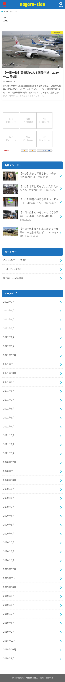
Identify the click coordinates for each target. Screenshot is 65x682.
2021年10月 (9, 373)
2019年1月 (9, 631)
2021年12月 (9, 355)
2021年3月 (9, 435)
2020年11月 (9, 471)
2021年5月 (9, 417)
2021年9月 (9, 382)
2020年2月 (9, 551)
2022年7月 (9, 301)
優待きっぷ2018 (13, 277)
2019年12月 (9, 569)
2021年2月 (9, 444)
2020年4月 (9, 533)
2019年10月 (9, 587)
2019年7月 (9, 614)
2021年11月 (9, 364)
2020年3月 (9, 542)
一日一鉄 (12, 268)
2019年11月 (9, 578)
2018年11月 (9, 640)
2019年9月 (9, 596)
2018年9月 (9, 658)
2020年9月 (9, 489)
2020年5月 (9, 524)
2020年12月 (9, 462)
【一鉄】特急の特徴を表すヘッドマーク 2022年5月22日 (39, 201)
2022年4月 (9, 319)
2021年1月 (9, 453)
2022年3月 (9, 328)
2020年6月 (9, 515)
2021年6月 (9, 408)
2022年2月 (9, 337)
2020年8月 (9, 497)
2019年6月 (9, 622)
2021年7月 (9, 399)
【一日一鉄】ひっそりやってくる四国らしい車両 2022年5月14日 (39, 216)
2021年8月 (9, 390)
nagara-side (32, 4)
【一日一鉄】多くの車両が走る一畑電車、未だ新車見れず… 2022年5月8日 (39, 232)
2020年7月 (9, 506)
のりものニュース (14, 260)
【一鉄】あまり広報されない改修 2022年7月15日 (39, 175)
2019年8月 (9, 605)
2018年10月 (9, 649)
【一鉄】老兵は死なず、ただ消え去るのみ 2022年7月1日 (39, 188)
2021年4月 (9, 426)
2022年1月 (9, 346)
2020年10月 (9, 480)
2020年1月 (9, 560)
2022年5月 (9, 310)
